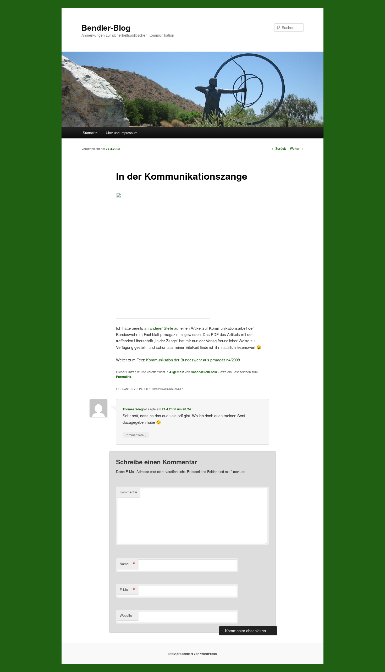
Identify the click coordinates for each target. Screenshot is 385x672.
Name (127, 564)
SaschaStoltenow (204, 372)
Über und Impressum (122, 132)
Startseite (90, 132)
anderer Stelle (161, 328)
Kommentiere (136, 434)
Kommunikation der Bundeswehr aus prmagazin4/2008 (193, 359)
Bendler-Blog (105, 27)
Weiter (297, 148)
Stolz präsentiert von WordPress (192, 653)
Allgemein (176, 372)
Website (126, 615)
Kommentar (128, 491)
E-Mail (127, 590)
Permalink (123, 376)
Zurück (279, 148)
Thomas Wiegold (135, 409)
